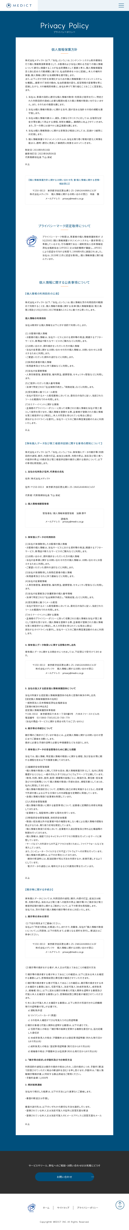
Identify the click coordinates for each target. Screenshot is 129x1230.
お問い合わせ (64, 1177)
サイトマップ (63, 1207)
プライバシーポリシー (87, 1207)
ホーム (46, 1207)
